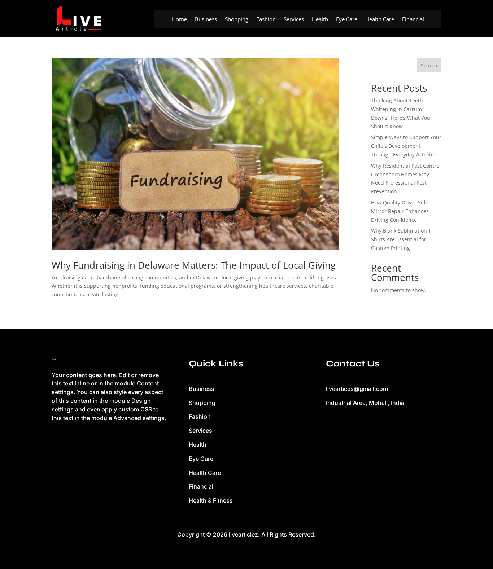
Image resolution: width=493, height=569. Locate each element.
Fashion (266, 20)
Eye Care (346, 20)
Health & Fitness (211, 500)
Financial (413, 20)
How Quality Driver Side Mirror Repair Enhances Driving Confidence (400, 211)
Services (294, 20)
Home (179, 20)
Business (206, 20)
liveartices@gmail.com (357, 388)
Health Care (379, 20)
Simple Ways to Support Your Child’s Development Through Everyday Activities (406, 146)
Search (429, 65)
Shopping (236, 20)
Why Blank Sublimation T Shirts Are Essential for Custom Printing (401, 239)
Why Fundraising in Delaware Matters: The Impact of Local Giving (194, 265)
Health (320, 20)
